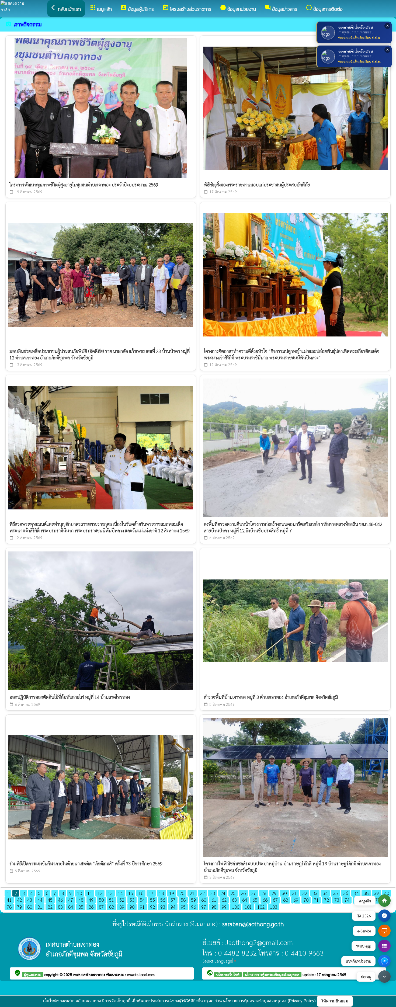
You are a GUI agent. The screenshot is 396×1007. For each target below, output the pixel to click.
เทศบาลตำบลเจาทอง (89, 974)
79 (19, 907)
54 (142, 900)
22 (202, 893)
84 (70, 907)
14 (120, 893)
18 (161, 893)
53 (132, 900)
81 (39, 907)
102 (261, 907)
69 (295, 900)
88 (111, 907)
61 (213, 900)
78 (9, 907)
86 (91, 907)
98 (213, 907)
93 (162, 907)
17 (151, 893)
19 (171, 893)
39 (376, 893)
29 (274, 893)
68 (285, 900)
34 (325, 893)
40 (386, 893)
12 (100, 893)
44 (39, 900)
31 (294, 893)
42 (19, 900)
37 (355, 893)
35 (335, 893)
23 (212, 893)
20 (181, 893)
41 (9, 900)
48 (80, 900)
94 (173, 907)
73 (336, 900)
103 (273, 907)
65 (254, 900)
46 (60, 900)
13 (110, 893)
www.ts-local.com (141, 974)
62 (224, 900)
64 (244, 900)
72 (326, 900)
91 (142, 907)
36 (345, 893)
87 (101, 907)
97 (203, 907)
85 (80, 907)
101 (248, 907)
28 (263, 893)
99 (224, 907)
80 (29, 907)
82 (50, 907)
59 (193, 900)
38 (366, 893)
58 (183, 900)
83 (60, 907)
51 (111, 900)
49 (91, 900)
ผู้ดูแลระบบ (32, 974)
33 (314, 893)
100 (235, 907)
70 (306, 900)
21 (192, 893)
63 (234, 900)
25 (233, 893)
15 (130, 893)
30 (284, 893)
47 (70, 900)
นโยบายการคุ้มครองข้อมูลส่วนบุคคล (272, 974)
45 (50, 900)
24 (222, 893)
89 (121, 907)
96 (193, 907)
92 (152, 907)
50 (101, 900)
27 (253, 893)
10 (79, 893)
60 (203, 900)
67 (275, 900)
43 (29, 900)
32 (304, 893)
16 (140, 893)
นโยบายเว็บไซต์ (227, 974)
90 (132, 907)
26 (243, 893)
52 (121, 900)
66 (265, 900)
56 (162, 900)
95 (183, 907)
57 (173, 900)
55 (152, 900)
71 (316, 900)
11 (89, 893)
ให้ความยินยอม (334, 1001)
